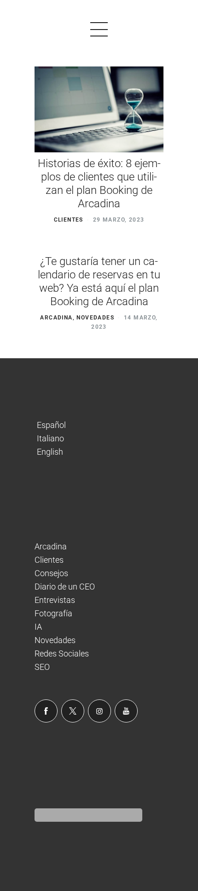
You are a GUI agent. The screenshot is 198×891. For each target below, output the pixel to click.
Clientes (68, 220)
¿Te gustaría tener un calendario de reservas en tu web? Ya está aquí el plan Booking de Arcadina (99, 281)
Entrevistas (55, 600)
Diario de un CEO (65, 586)
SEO (42, 667)
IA (38, 627)
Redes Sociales (62, 653)
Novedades (95, 317)
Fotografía (53, 613)
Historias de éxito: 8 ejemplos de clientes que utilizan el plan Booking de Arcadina (99, 183)
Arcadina (56, 317)
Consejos (51, 573)
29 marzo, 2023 (119, 220)
